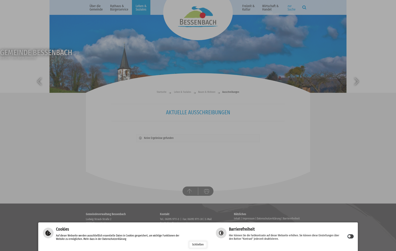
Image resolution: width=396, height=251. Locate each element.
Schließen (198, 244)
